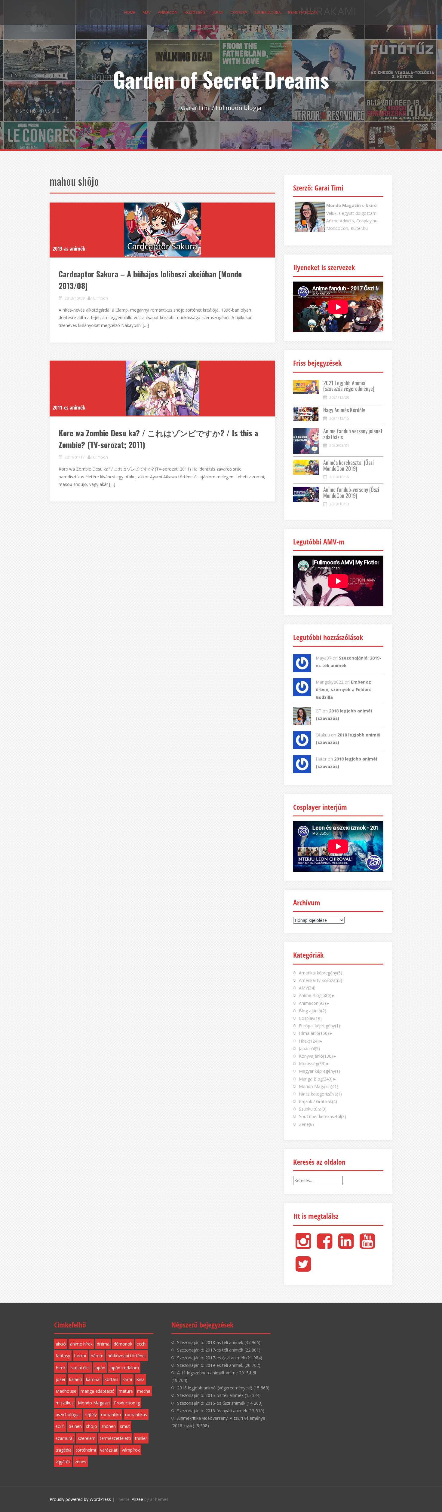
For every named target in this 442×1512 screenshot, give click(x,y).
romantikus (136, 1414)
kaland (75, 1379)
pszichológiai (68, 1414)
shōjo (91, 1426)
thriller (141, 1438)
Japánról (309, 1048)
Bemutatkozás (303, 12)
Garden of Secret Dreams (221, 79)
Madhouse (66, 1391)
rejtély (91, 1414)
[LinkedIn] (346, 1246)
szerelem (87, 1438)
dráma (103, 1344)
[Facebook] (324, 1246)
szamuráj (65, 1438)
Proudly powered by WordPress (80, 1499)
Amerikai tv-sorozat (320, 980)
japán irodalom (124, 1367)
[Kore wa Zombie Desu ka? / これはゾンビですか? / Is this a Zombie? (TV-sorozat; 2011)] (162, 388)
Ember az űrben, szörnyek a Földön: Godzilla (343, 689)
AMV (147, 12)
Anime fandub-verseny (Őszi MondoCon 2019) (351, 492)
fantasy (63, 1355)
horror (80, 1355)
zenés (80, 1462)
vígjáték (63, 1462)
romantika (111, 1414)
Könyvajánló (316, 1056)
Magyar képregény (319, 1071)
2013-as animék (69, 248)
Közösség (195, 12)
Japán (218, 12)
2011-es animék (69, 407)
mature (126, 1391)
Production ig (127, 1403)
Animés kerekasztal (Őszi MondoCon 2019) (348, 465)
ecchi (141, 1344)
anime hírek (81, 1344)
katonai (93, 1379)
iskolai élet (80, 1367)
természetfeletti (115, 1438)
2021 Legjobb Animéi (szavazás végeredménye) (348, 386)
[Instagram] (303, 1246)
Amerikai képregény (320, 973)
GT (318, 711)
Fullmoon (99, 298)
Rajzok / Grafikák (318, 1101)
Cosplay (239, 12)
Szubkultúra (267, 12)
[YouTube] (367, 1246)
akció (61, 1344)
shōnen (108, 1426)
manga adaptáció (98, 1391)
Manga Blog (316, 1079)
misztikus (65, 1403)
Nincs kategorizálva (320, 1094)
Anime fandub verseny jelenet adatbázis (353, 434)
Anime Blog (315, 995)
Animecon (167, 12)
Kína (140, 1379)
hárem (97, 1355)
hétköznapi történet (127, 1355)
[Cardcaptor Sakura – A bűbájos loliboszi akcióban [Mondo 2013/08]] (162, 230)
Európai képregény (319, 1026)
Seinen (75, 1426)
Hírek (309, 1041)
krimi (127, 1379)
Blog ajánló (312, 1011)
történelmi (86, 1450)
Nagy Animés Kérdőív (344, 410)
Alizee (137, 1499)
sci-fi (60, 1426)
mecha (143, 1391)
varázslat (109, 1450)
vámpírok (131, 1450)
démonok (123, 1344)
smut (125, 1426)
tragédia (64, 1450)
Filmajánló (314, 1033)
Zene (306, 1124)
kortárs (111, 1379)
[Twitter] (303, 1269)
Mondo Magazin (318, 1086)
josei (60, 1379)
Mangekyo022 (329, 682)
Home (129, 12)
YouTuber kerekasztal (322, 1116)
